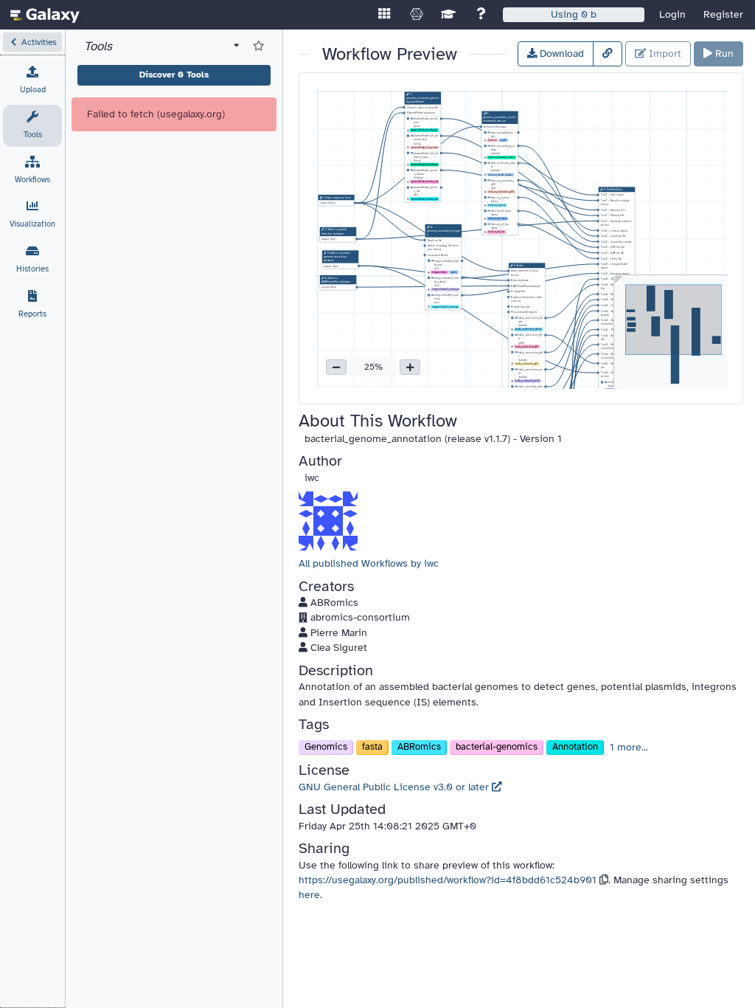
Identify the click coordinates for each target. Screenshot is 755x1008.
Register (723, 14)
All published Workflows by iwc (369, 563)
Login (672, 14)
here (309, 894)
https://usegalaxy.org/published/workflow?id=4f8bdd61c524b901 (447, 880)
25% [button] (373, 367)
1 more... (629, 747)
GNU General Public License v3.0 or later (395, 787)
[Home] (45, 15)
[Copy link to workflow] (607, 53)
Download (560, 53)
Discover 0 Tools (174, 74)
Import (663, 53)
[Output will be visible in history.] (489, 133)
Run (723, 53)
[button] (32, 42)
